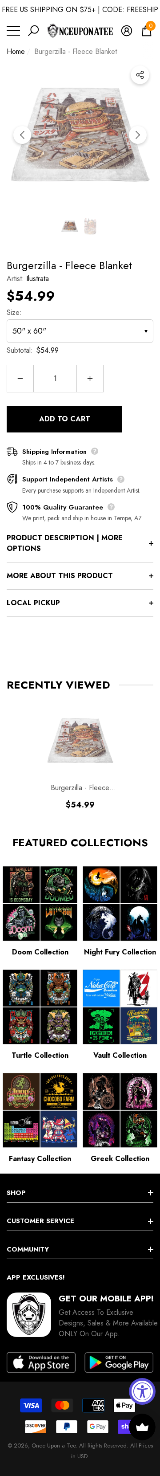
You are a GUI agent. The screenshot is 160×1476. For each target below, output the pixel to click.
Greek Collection (120, 1159)
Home (16, 51)
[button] (33, 30)
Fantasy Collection (40, 1159)
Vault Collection (120, 1055)
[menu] (13, 30)
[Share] (140, 75)
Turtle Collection (40, 1055)
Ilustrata (37, 278)
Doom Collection (40, 952)
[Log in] (126, 30)
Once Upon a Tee (54, 1445)
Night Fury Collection (120, 952)
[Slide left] (22, 135)
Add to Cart (64, 419)
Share (140, 75)
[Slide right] (138, 135)
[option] (80, 134)
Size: (14, 312)
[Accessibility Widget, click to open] (142, 1391)
